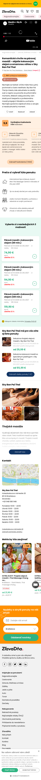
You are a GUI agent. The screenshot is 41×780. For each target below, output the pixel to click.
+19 (36, 47)
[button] (22, 11)
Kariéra (5, 741)
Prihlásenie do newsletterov (13, 722)
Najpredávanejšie (11, 16)
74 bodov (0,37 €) (30, 321)
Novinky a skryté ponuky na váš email (20, 611)
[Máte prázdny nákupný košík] (27, 11)
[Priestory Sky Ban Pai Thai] (13, 413)
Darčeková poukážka (11, 700)
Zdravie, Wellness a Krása (27, 52)
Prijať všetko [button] (10, 770)
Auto (4, 693)
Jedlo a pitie (7, 690)
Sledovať (21, 112)
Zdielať (32, 112)
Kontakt (5, 738)
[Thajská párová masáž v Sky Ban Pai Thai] (20, 397)
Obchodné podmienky (11, 719)
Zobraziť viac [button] (20, 452)
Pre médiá (6, 748)
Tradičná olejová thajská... (19, 139)
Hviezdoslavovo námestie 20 (12, 529)
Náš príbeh (6, 735)
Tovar (4, 696)
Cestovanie (29, 16)
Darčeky (5, 703)
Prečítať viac (29, 766)
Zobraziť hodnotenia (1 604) (20, 162)
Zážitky (5, 686)
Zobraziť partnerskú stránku (12, 532)
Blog (4, 745)
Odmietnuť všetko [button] (29, 770)
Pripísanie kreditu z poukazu (13, 726)
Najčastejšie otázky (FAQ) (12, 715)
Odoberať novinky (21, 637)
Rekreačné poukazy (10, 712)
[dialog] (20, 764)
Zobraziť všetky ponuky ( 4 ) (20, 374)
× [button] (38, 751)
